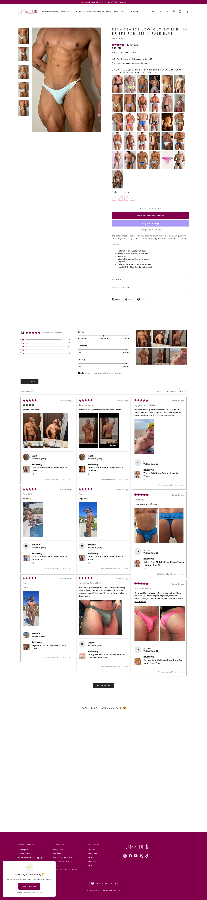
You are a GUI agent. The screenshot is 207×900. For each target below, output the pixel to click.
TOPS (69, 11)
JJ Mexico (92, 862)
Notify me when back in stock (150, 215)
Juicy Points (58, 849)
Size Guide (117, 279)
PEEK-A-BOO (98, 11)
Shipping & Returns (121, 288)
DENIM (88, 11)
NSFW (108, 11)
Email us (91, 849)
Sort (160, 391)
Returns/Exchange (25, 854)
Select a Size (121, 192)
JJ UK (90, 866)
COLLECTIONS (119, 11)
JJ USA (90, 858)
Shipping (115, 52)
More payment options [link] (151, 229)
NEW (63, 11)
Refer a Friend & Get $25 (63, 862)
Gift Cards (57, 866)
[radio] (117, 84)
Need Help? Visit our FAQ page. (30, 858)
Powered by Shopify (111, 890)
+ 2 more (112, 445)
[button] (125, 44)
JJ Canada (92, 854)
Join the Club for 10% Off (63, 858)
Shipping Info (23, 849)
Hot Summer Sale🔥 (50, 11)
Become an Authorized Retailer (65, 870)
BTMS (78, 11)
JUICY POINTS (135, 11)
